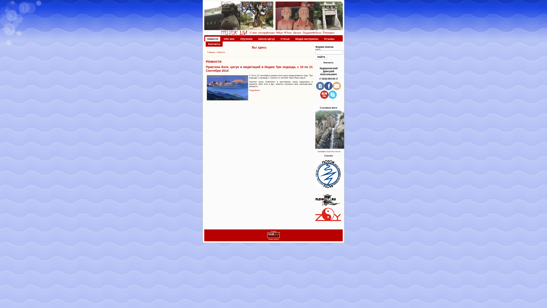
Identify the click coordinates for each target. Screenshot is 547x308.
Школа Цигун (266, 39)
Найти (318, 49)
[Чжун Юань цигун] (328, 220)
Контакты (214, 44)
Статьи (285, 39)
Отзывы (329, 39)
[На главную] (273, 16)
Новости (212, 39)
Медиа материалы (306, 39)
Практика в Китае (333, 152)
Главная (211, 52)
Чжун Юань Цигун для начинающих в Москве (234, 33)
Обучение (246, 39)
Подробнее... (255, 90)
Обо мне (229, 39)
